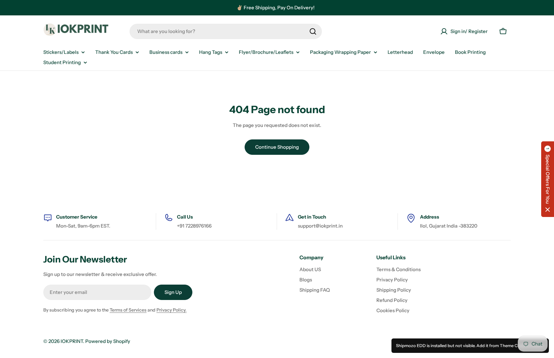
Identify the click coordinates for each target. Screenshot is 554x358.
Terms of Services (128, 310)
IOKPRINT (72, 341)
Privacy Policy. (171, 310)
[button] (547, 179)
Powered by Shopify (107, 341)
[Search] (313, 31)
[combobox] (226, 31)
